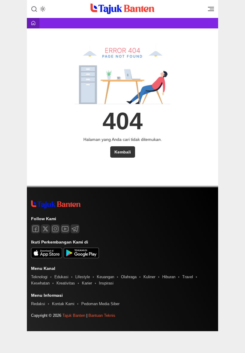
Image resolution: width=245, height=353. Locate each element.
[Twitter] (45, 228)
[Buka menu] (209, 10)
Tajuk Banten (73, 315)
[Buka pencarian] (34, 8)
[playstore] (81, 257)
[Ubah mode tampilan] (42, 8)
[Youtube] (65, 228)
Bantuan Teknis (101, 315)
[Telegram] (75, 228)
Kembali (122, 152)
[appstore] (46, 257)
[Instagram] (55, 228)
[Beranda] (33, 23)
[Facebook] (35, 228)
